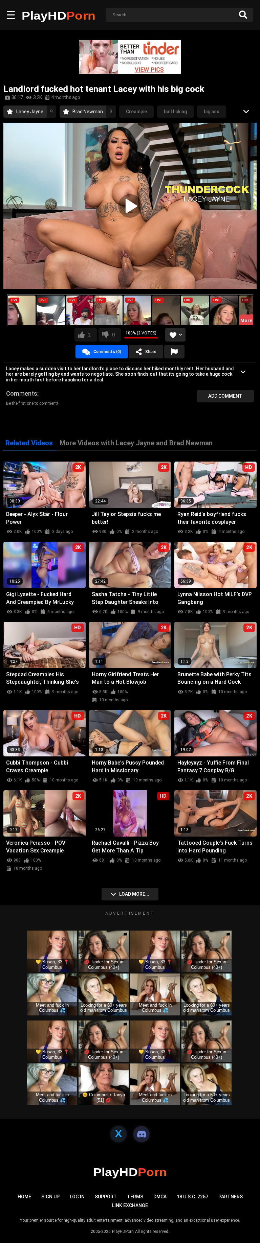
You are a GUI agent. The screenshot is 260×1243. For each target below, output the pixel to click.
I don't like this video (113, 334)
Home (24, 1196)
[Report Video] (174, 351)
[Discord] (141, 1134)
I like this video (89, 334)
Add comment (225, 396)
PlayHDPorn (123, 1231)
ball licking (175, 111)
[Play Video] (130, 206)
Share (150, 351)
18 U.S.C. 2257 (192, 1196)
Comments (21, 393)
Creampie (136, 111)
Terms (135, 1196)
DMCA (160, 1196)
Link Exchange (130, 1205)
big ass (211, 111)
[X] (118, 1134)
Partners (230, 1196)
